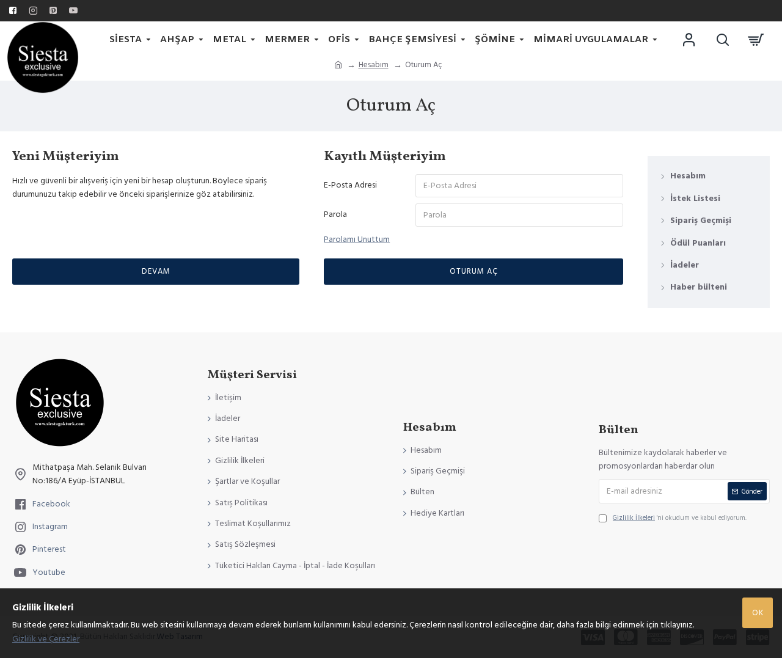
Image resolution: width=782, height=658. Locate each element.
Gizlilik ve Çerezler (45, 639)
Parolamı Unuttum (357, 239)
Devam (156, 271)
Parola (335, 214)
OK (758, 612)
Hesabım (374, 64)
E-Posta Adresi (350, 185)
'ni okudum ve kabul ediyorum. (680, 517)
